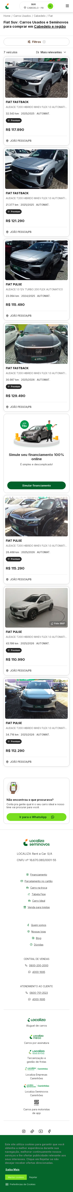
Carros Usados (22, 15)
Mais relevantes (51, 52)
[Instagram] (24, 1132)
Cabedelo (40, 15)
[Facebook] (49, 1132)
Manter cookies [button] (16, 1177)
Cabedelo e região (50, 26)
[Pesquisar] (50, 6)
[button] (36, 972)
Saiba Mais (12, 1169)
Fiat (51, 15)
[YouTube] (41, 1132)
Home (7, 15)
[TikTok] (32, 1132)
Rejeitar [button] (33, 1177)
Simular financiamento (36, 485)
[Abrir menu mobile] (67, 6)
